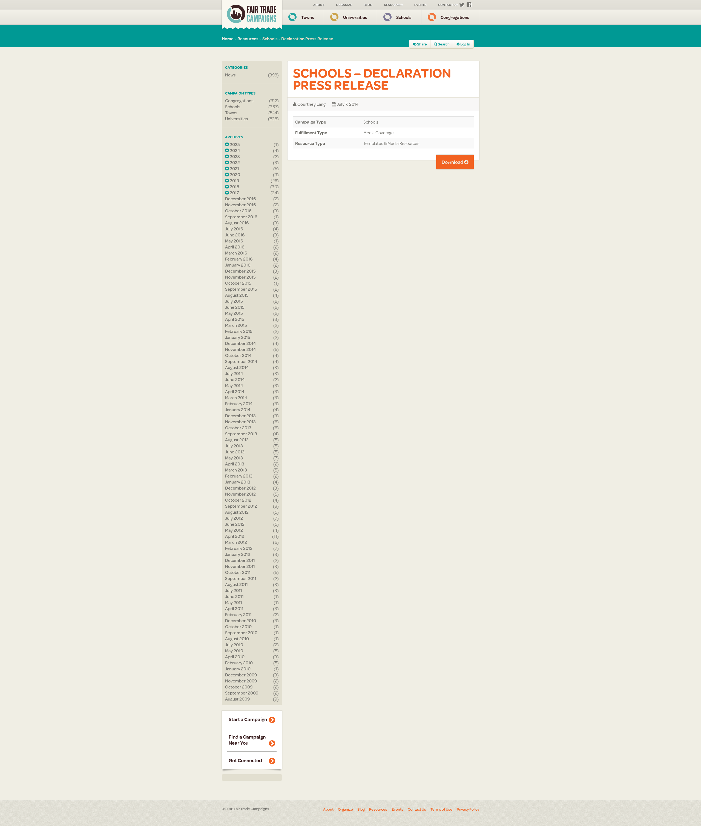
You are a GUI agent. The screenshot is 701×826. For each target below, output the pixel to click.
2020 (234, 175)
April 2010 (235, 657)
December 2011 (240, 560)
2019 (234, 181)
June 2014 (235, 379)
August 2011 (236, 584)
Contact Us (448, 4)
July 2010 (234, 645)
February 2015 (238, 331)
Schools (404, 17)
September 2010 (241, 633)
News (230, 75)
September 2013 (241, 434)
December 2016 (240, 199)
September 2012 (241, 506)
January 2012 (237, 554)
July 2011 (233, 590)
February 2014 (239, 404)
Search (443, 44)
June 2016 (235, 235)
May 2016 (234, 241)
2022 (234, 162)
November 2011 (240, 566)
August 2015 (237, 295)
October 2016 (238, 211)
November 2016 (240, 205)
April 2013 (234, 464)
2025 (234, 144)
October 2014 (238, 355)
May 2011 (233, 602)
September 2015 (241, 289)
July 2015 (234, 301)
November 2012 (240, 494)
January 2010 (238, 669)
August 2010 (237, 639)
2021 (234, 168)
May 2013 (234, 458)
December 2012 (240, 488)
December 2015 (240, 271)
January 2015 (237, 337)
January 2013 (237, 482)
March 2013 (236, 470)
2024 (234, 150)
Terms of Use (441, 809)
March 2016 (236, 253)
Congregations (455, 17)
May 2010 (234, 651)
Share (421, 44)
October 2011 (238, 572)
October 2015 (238, 283)
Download (453, 161)
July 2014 (234, 373)
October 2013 (238, 428)
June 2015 (235, 307)
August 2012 (237, 512)
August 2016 (237, 223)
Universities (355, 17)
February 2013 (238, 476)
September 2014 (241, 361)
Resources (393, 4)
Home (228, 38)
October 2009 (238, 687)
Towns (307, 17)
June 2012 (235, 524)
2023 (234, 156)
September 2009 (241, 693)
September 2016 (241, 217)
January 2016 (237, 265)
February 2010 (239, 663)
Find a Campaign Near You (247, 739)
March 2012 (236, 542)
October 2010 (238, 627)
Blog (368, 4)
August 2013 (237, 440)
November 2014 (240, 349)
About (318, 4)
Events (420, 4)
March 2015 (236, 325)
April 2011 (234, 608)
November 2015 (240, 277)
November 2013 (240, 422)
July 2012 (234, 518)
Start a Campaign (248, 719)
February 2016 (238, 259)
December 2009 (241, 675)
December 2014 (240, 343)
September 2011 (240, 578)
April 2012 (234, 536)
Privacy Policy (468, 809)
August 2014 (237, 367)
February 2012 (238, 548)
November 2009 (241, 681)
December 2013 (240, 416)
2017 (234, 193)
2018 (234, 187)
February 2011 (238, 614)
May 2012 (234, 530)
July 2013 (234, 446)
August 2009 (237, 699)
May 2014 (234, 385)
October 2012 (238, 500)
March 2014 (236, 398)
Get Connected (245, 760)
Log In (465, 44)
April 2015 (234, 319)
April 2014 (235, 391)
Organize (344, 4)
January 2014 (238, 410)
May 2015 (234, 313)
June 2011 (234, 596)
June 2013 (235, 452)
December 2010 (240, 621)
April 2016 (234, 247)
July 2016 (234, 229)
